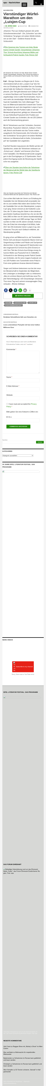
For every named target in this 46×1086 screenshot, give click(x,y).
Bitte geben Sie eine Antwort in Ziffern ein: (22, 412)
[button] (6, 290)
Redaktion (23, 26)
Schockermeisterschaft (13, 305)
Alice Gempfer (8, 1070)
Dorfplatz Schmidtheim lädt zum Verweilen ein (20, 316)
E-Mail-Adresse (12, 386)
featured (8, 302)
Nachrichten (8, 10)
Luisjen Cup (32, 302)
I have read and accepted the (21, 405)
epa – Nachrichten (11, 3)
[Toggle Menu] (24, 5)
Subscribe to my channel (24, 666)
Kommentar (11, 349)
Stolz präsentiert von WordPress (12, 1081)
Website (9, 395)
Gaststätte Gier (20, 302)
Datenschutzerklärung (9, 1083)
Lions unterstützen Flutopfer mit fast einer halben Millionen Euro (21, 324)
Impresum (26, 1081)
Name (9, 377)
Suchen (4, 440)
